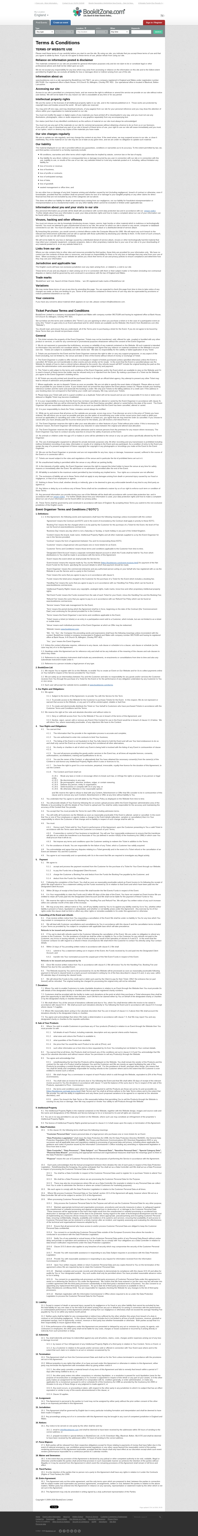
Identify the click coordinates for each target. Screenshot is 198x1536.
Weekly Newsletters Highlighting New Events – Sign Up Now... (88, 3)
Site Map (113, 1522)
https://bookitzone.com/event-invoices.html (120, 563)
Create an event (60, 22)
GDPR (94, 1522)
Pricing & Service (92, 1517)
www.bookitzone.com (70, 629)
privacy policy (150, 211)
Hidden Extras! (77, 1517)
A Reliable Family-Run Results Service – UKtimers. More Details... (139, 3)
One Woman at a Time (77, 1519)
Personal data (41, 1524)
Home (38, 1517)
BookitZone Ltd (50, 1531)
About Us (66, 1517)
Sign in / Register (154, 22)
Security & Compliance (80, 1522)
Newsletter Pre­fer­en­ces (96, 1519)
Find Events (41, 22)
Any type (40, 32)
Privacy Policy (113, 1519)
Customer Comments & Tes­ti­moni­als (114, 1517)
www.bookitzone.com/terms (101, 685)
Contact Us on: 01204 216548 (50, 3)
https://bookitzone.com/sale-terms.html (63, 1091)
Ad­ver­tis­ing (103, 1522)
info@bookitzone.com (69, 1430)
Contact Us (40, 1519)
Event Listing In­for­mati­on (52, 1517)
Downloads (50, 1519)
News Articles (62, 1519)
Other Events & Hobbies (61, 1522)
